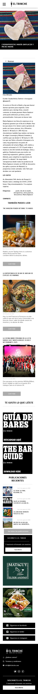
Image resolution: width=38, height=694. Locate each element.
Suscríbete (19, 688)
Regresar (11, 61)
